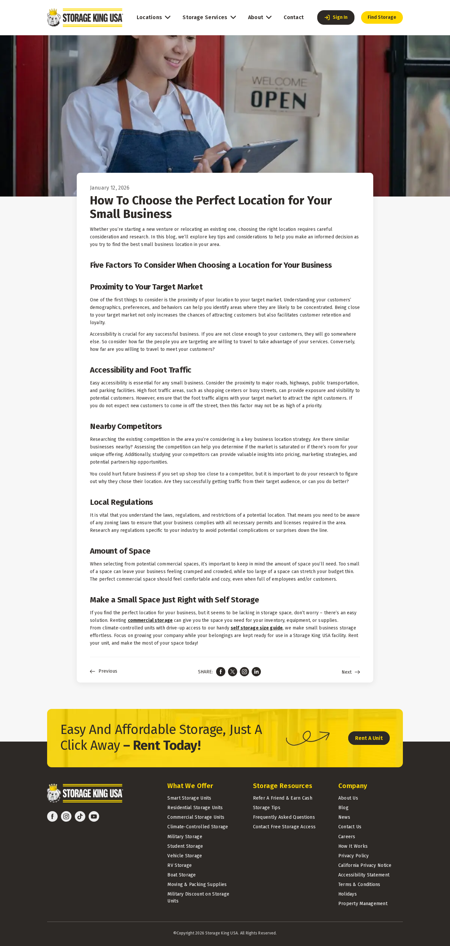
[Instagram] (66, 816)
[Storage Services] (233, 17)
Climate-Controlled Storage (197, 827)
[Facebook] (52, 816)
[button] (335, 17)
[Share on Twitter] (232, 671)
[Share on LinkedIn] (256, 671)
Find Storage (382, 17)
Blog (343, 807)
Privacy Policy (353, 856)
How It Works (353, 846)
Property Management (362, 903)
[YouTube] (94, 816)
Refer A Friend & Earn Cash (282, 798)
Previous (107, 671)
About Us (348, 798)
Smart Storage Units (189, 798)
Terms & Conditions (359, 884)
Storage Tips (266, 807)
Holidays (347, 894)
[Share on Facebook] (220, 671)
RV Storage (179, 865)
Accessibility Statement (363, 875)
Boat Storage (181, 875)
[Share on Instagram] (244, 671)
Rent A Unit (369, 738)
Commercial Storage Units (195, 817)
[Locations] (168, 17)
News (344, 817)
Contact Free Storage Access (284, 827)
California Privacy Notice (365, 865)
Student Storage (185, 846)
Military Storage (184, 836)
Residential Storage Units (195, 807)
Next (347, 672)
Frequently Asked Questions (284, 817)
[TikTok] (80, 816)
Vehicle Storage (184, 856)
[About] (269, 17)
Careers (346, 836)
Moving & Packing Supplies (197, 884)
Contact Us (350, 827)
